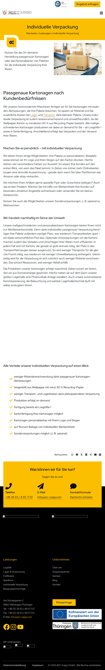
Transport (49, 115)
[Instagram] (13, 627)
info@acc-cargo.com (49, 497)
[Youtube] (20, 627)
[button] (72, 454)
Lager (33, 115)
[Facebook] (6, 627)
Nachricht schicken (81, 497)
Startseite (31, 33)
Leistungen (45, 33)
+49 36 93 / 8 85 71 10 (19, 497)
